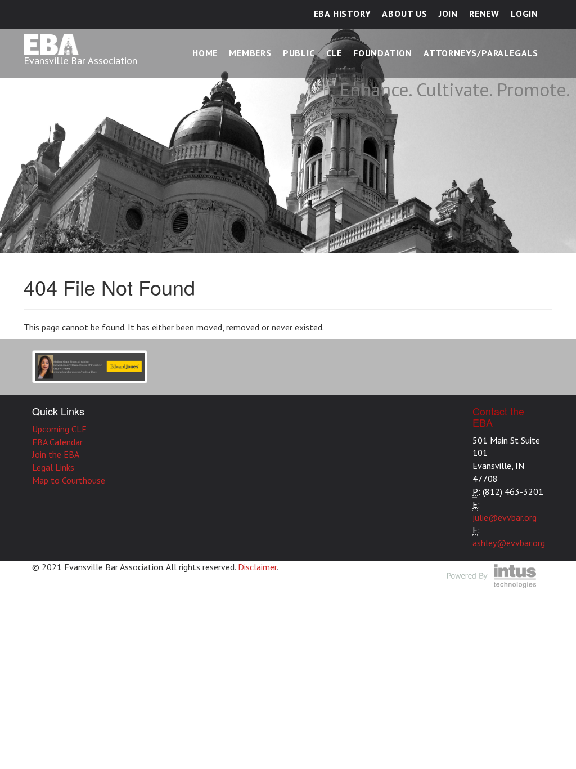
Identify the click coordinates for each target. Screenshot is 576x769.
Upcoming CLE (59, 429)
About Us (404, 13)
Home (205, 53)
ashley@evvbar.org (508, 542)
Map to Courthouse (68, 480)
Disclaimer (257, 567)
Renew (484, 13)
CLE (334, 53)
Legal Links (53, 467)
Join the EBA (55, 454)
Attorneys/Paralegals (481, 53)
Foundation (382, 53)
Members (250, 53)
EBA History (342, 13)
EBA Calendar (57, 442)
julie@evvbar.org (504, 517)
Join (448, 13)
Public (299, 53)
